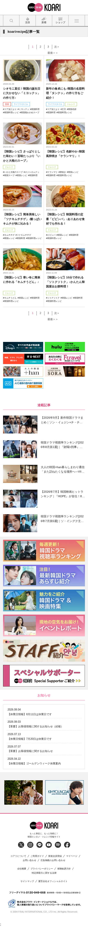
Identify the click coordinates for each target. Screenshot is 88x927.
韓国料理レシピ (11, 112)
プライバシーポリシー (41, 869)
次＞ (57, 46)
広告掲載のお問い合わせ (53, 860)
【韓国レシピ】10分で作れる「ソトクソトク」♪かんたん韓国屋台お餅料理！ (65, 282)
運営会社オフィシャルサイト (53, 881)
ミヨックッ (24, 109)
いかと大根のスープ (13, 172)
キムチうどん (10, 298)
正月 (64, 109)
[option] (23, 792)
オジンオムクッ (32, 172)
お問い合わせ (29, 860)
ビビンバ (51, 235)
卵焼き (63, 172)
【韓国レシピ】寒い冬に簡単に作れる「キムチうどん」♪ (21, 279)
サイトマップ (27, 881)
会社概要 (21, 869)
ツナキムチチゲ (24, 235)
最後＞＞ (52, 52)
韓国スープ (9, 175)
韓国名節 (72, 109)
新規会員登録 (55, 856)
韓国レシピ (22, 175)
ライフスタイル (21, 104)
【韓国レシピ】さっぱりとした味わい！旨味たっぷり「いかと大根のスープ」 (21, 156)
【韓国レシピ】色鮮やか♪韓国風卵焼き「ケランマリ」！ (65, 154)
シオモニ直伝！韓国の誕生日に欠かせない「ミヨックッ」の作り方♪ (21, 93)
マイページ (71, 856)
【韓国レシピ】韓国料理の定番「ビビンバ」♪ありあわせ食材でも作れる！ (65, 219)
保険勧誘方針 (64, 869)
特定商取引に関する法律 (44, 873)
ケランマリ (52, 172)
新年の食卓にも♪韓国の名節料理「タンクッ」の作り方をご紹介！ (65, 93)
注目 (7, 104)
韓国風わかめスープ (30, 112)
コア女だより (10, 109)
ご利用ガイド (37, 856)
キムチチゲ (9, 235)
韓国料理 (35, 109)
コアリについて (18, 856)
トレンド (71, 104)
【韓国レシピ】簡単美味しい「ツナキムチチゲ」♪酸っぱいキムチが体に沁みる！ (22, 219)
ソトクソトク (53, 298)
